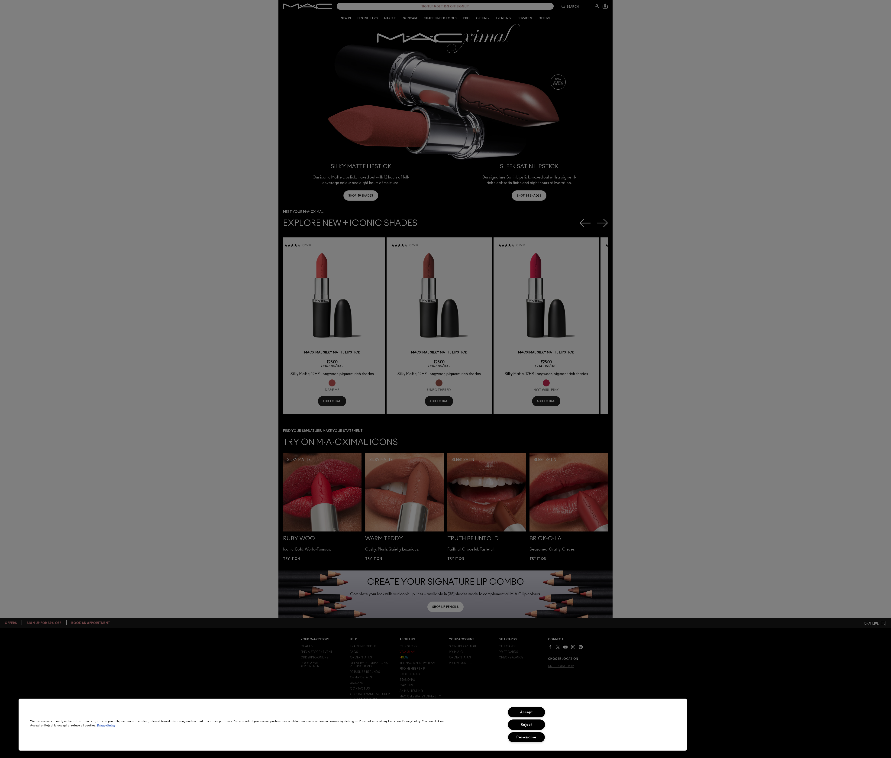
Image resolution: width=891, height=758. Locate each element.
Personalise (526, 737)
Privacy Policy (106, 725)
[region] (353, 725)
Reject (526, 724)
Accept (526, 712)
